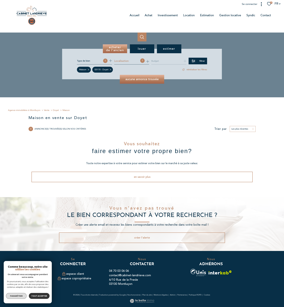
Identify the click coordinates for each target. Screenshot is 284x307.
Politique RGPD (195, 295)
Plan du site (147, 295)
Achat (148, 15)
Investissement (168, 15)
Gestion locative (230, 15)
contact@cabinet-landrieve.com (130, 275)
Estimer (169, 48)
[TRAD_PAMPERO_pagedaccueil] (32, 25)
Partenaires (182, 295)
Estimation (207, 15)
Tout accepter (39, 296)
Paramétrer (16, 296)
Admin (172, 295)
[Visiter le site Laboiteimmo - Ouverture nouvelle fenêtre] (142, 302)
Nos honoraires (133, 295)
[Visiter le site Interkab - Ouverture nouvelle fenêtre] (220, 272)
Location (189, 15)
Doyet (56, 110)
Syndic (250, 15)
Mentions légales (161, 295)
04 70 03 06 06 (119, 271)
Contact (265, 15)
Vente (46, 110)
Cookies (207, 295)
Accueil (134, 15)
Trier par (220, 129)
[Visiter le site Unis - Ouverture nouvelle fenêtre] (198, 272)
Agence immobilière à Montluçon (24, 110)
